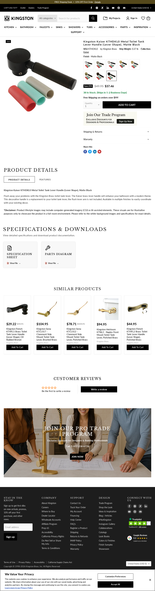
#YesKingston (105, 519)
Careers (45, 507)
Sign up (10, 536)
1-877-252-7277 (10, 8)
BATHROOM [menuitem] (26, 27)
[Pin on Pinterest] (99, 151)
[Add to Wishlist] (75, 42)
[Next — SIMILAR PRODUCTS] (146, 311)
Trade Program (43, 8)
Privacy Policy (76, 544)
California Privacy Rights (53, 536)
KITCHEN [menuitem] (9, 27)
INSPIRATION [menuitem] (141, 27)
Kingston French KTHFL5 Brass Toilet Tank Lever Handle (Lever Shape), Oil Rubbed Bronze (16, 334)
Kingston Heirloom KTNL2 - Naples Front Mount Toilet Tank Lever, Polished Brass (108, 333)
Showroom (104, 549)
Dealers (31, 8)
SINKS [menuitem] (59, 27)
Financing (74, 515)
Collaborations (105, 528)
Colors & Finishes (107, 540)
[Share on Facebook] (85, 151)
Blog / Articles (105, 515)
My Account (76, 511)
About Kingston (49, 503)
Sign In (133, 18)
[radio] (88, 64)
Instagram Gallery (107, 524)
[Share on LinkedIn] (95, 151)
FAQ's (73, 524)
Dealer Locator (48, 515)
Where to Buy (48, 511)
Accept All (115, 584)
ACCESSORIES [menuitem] (106, 27)
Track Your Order (78, 507)
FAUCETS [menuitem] (45, 27)
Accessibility (47, 532)
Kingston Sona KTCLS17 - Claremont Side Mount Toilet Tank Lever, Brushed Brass (46, 334)
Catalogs (103, 532)
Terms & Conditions (51, 548)
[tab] (19, 179)
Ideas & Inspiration (107, 511)
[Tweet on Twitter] (90, 151)
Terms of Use (9, 562)
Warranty (74, 549)
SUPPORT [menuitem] (76, 32)
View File (15, 263)
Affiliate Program (49, 524)
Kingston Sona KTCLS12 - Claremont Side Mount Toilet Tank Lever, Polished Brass (77, 334)
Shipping (74, 532)
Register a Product (78, 528)
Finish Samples (106, 544)
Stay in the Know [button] (13, 499)
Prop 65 (45, 528)
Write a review (99, 389)
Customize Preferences (115, 576)
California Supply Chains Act (60, 562)
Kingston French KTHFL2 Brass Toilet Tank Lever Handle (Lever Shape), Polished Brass (137, 334)
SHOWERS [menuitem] (74, 27)
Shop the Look (105, 507)
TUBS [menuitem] (89, 27)
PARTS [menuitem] (124, 27)
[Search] (93, 18)
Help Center (75, 519)
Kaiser (86, 52)
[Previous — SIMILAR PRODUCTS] (8, 311)
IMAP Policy (75, 540)
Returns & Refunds (79, 536)
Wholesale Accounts (51, 519)
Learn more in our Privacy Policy (19, 588)
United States (140, 8)
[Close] (150, 580)
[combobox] (73, 18)
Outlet (22, 8)
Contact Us (75, 503)
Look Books (104, 536)
